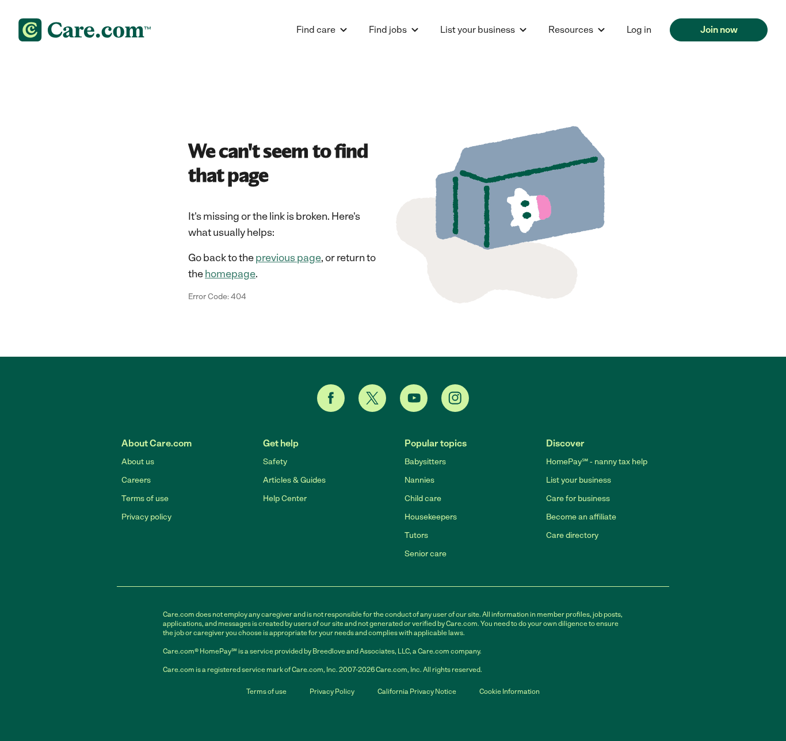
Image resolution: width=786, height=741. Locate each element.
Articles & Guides (294, 480)
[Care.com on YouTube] (414, 398)
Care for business (578, 498)
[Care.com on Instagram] (455, 398)
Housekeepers (431, 517)
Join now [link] (719, 29)
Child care (423, 498)
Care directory (572, 535)
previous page (288, 257)
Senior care (426, 554)
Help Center (285, 498)
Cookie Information (509, 691)
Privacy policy (146, 517)
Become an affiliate (581, 517)
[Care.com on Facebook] (331, 398)
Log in (639, 29)
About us (137, 462)
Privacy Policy (332, 691)
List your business (578, 480)
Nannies (419, 480)
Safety (275, 462)
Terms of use (145, 498)
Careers (136, 480)
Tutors (416, 535)
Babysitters (425, 462)
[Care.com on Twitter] (372, 398)
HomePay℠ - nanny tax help (596, 462)
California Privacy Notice (416, 691)
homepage (230, 274)
